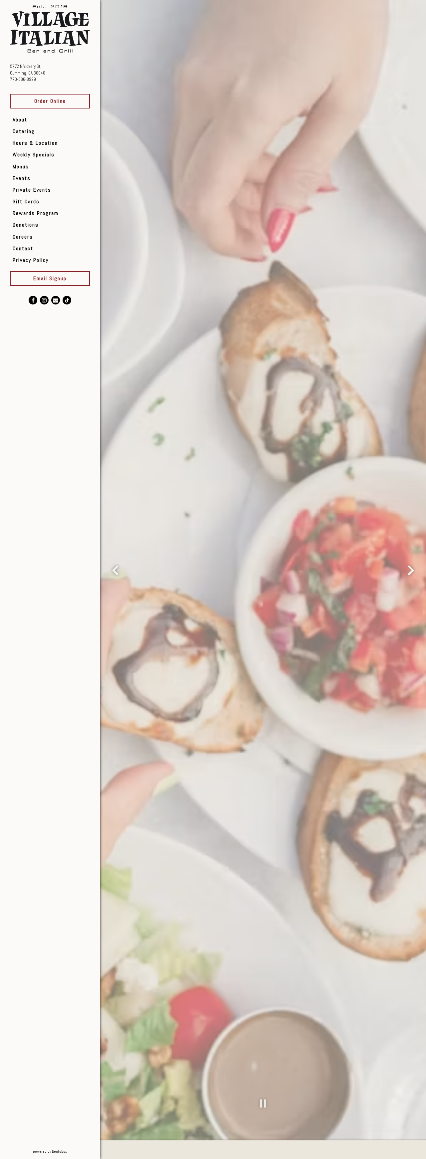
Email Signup (50, 278)
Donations (26, 224)
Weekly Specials (34, 154)
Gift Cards (26, 201)
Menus (21, 166)
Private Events (32, 189)
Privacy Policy (31, 260)
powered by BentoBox (66, 1151)
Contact (23, 248)
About (20, 119)
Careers (23, 236)
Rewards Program (36, 213)
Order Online (50, 100)
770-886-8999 (23, 79)
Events (22, 178)
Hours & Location (35, 142)
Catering (24, 131)
